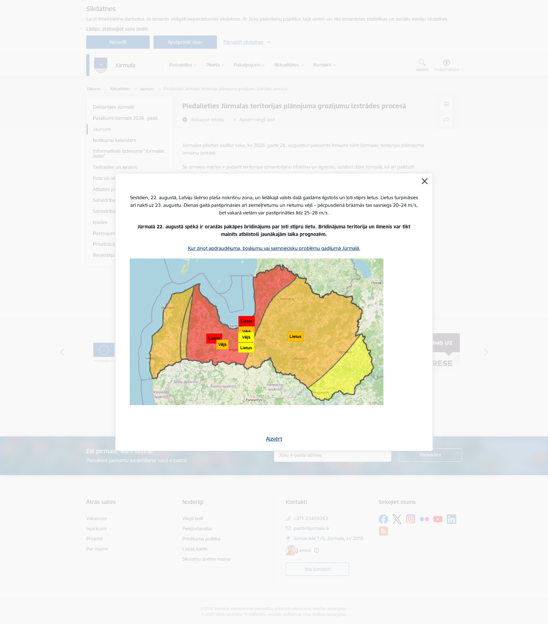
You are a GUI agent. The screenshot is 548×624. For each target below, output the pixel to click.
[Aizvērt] (424, 181)
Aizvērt (274, 439)
